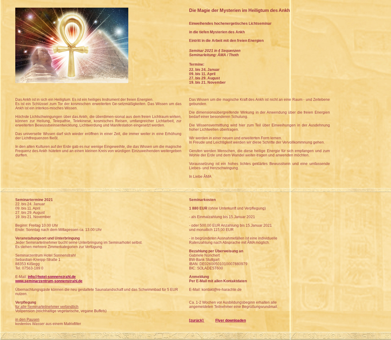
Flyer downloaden (230, 320)
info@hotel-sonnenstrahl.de (52, 277)
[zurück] (196, 320)
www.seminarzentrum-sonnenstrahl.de (48, 281)
